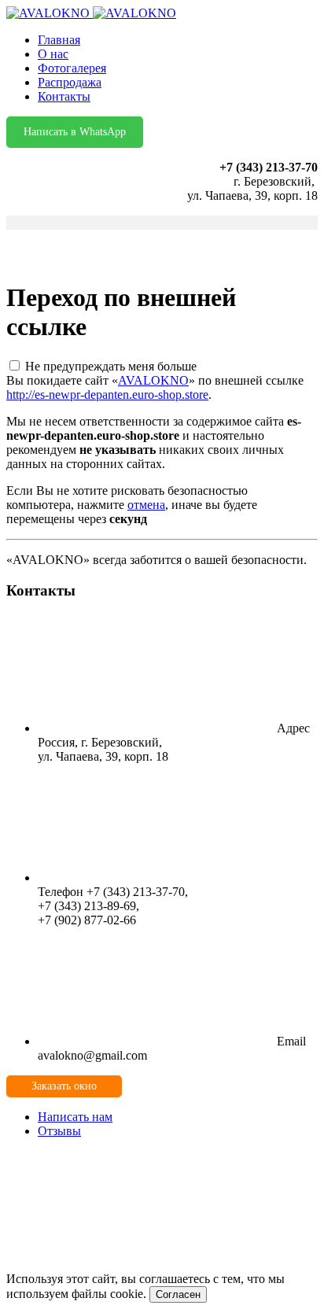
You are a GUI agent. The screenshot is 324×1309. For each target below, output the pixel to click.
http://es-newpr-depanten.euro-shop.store (107, 394)
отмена (146, 504)
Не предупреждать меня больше (111, 366)
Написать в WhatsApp (75, 132)
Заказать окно (64, 1086)
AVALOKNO (153, 380)
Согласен (178, 1294)
